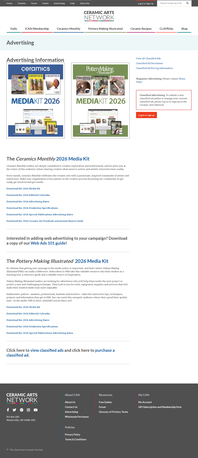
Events (45, 3)
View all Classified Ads (148, 58)
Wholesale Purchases (77, 416)
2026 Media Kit (73, 159)
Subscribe (84, 3)
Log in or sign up (146, 115)
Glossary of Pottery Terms (113, 411)
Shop (184, 28)
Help (72, 3)
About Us (70, 402)
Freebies (22, 3)
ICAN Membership (37, 28)
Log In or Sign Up (146, 3)
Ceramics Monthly (68, 28)
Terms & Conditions (75, 439)
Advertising (59, 3)
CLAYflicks (166, 28)
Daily (13, 28)
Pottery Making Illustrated (105, 28)
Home (9, 3)
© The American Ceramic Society (24, 450)
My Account (145, 402)
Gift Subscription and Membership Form (159, 406)
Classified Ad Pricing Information (154, 68)
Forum (34, 3)
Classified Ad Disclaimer (149, 63)
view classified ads (47, 350)
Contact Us (71, 406)
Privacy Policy (72, 434)
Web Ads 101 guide (48, 243)
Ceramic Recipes (141, 28)
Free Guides (105, 402)
